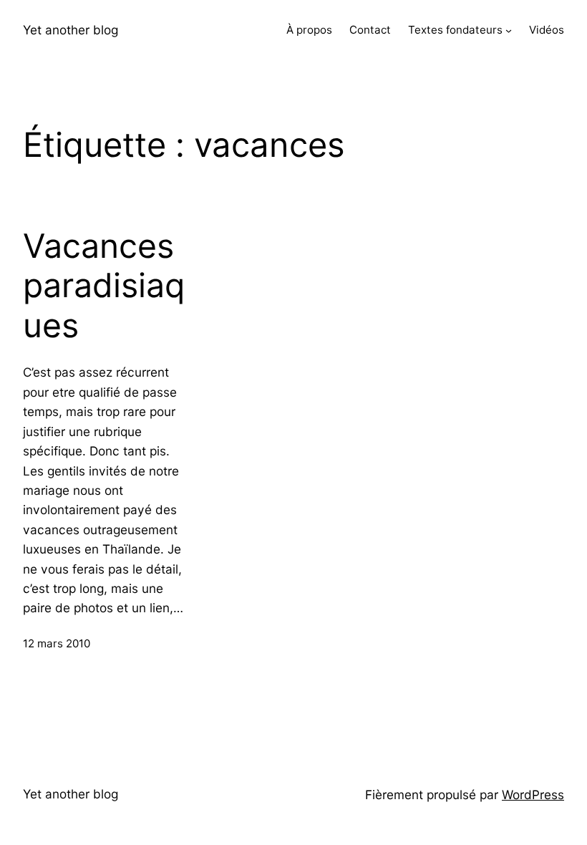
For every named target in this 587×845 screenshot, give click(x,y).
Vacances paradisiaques (104, 285)
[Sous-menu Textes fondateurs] (508, 30)
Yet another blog (70, 29)
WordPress (533, 794)
